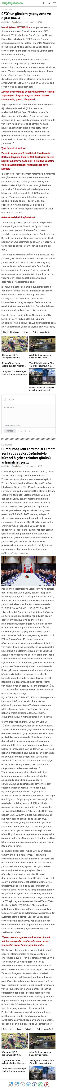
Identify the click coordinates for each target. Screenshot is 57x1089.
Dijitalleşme (14, 332)
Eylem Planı (7, 1029)
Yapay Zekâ (44, 332)
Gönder (10, 430)
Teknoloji (28, 1029)
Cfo (4, 332)
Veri (34, 332)
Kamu (19, 1029)
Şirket (26, 332)
